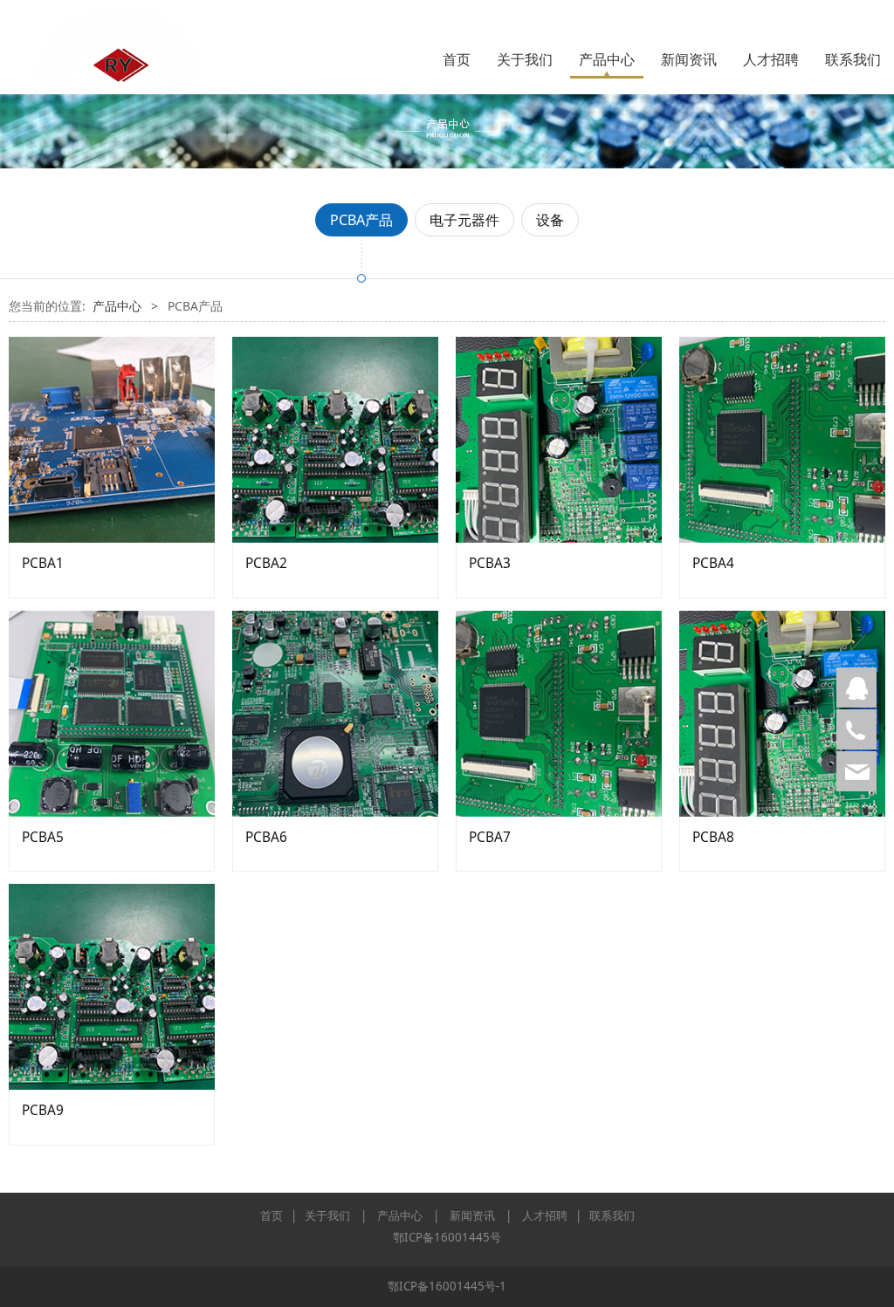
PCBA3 (490, 563)
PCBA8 (713, 837)
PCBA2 (266, 563)
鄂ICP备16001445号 (447, 1237)
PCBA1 (43, 563)
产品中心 (607, 59)
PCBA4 (713, 563)
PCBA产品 (361, 219)
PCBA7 (490, 837)
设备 (550, 219)
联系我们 (853, 59)
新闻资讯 (689, 59)
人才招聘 (771, 59)
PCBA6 (266, 837)
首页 (457, 59)
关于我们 (525, 59)
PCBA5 (43, 837)
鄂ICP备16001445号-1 (447, 1286)
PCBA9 (43, 1110)
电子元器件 (464, 219)
